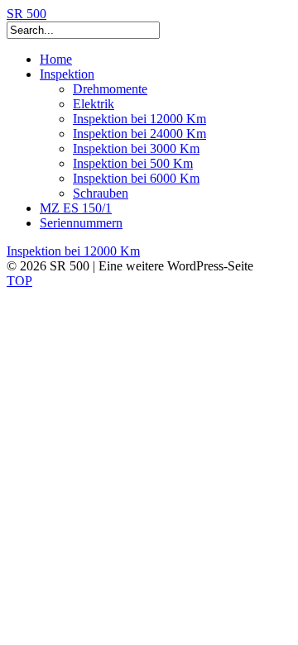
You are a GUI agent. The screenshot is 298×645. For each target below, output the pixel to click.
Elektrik (93, 104)
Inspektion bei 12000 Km (139, 119)
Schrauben (100, 193)
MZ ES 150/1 (76, 208)
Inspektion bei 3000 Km (136, 148)
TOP (19, 281)
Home (56, 59)
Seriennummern (81, 223)
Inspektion (67, 74)
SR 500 (26, 14)
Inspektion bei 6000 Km (136, 178)
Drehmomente (110, 89)
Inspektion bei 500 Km (133, 163)
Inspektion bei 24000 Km (139, 134)
